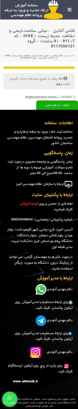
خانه (73, 55)
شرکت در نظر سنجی (57, 105)
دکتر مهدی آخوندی (59, 289)
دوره (59, 84)
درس (66, 55)
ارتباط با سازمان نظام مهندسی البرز (40, 184)
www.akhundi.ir (25, 381)
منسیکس (29, 406)
